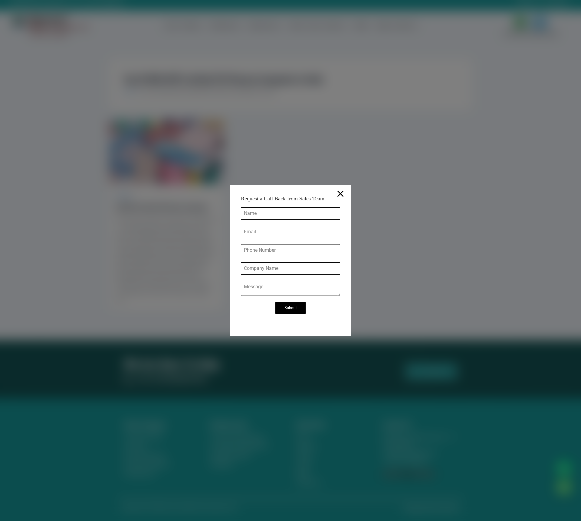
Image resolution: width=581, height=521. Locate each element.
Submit (290, 308)
